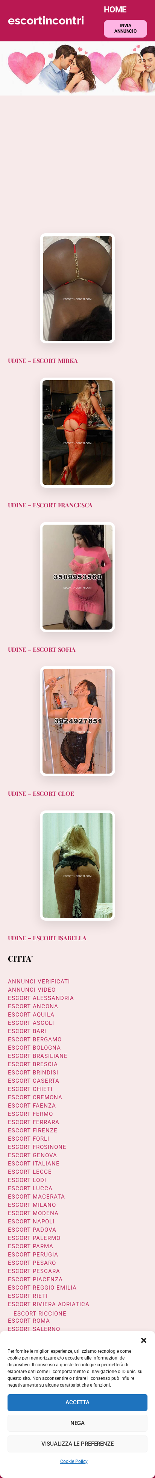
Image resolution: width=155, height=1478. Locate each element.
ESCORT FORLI (28, 1138)
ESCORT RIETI (28, 1296)
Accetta (77, 1402)
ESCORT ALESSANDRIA (41, 998)
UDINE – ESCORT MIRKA (43, 360)
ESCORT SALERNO (34, 1329)
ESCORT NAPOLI (31, 1221)
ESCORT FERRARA (33, 1122)
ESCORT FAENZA (32, 1105)
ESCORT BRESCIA (33, 1064)
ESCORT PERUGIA (33, 1254)
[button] (143, 1340)
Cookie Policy (74, 1461)
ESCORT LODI (27, 1180)
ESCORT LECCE (30, 1171)
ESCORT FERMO (30, 1114)
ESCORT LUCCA (30, 1188)
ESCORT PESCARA (34, 1271)
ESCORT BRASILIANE (38, 1056)
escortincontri (46, 20)
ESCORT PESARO (32, 1262)
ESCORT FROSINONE (37, 1147)
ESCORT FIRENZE (33, 1130)
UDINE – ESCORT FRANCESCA (50, 505)
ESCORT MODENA (33, 1213)
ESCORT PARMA (30, 1246)
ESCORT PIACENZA (35, 1279)
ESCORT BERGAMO (35, 1039)
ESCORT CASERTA (33, 1080)
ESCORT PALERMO (34, 1238)
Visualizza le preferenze (77, 1443)
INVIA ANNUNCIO (125, 28)
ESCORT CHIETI (30, 1089)
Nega (77, 1423)
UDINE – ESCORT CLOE (41, 793)
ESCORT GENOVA (32, 1155)
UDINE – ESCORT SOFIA (42, 649)
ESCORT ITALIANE (34, 1163)
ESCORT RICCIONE (40, 1313)
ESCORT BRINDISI (33, 1072)
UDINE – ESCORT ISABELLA (47, 938)
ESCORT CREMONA (35, 1097)
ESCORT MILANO (32, 1205)
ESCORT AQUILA (31, 1014)
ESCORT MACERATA (36, 1196)
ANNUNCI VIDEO (32, 989)
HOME (115, 9)
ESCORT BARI (27, 1031)
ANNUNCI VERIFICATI (39, 981)
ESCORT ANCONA (33, 1006)
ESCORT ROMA (29, 1320)
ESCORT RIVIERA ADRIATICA (49, 1304)
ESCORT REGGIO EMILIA (42, 1287)
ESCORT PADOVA (32, 1229)
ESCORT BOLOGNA (34, 1047)
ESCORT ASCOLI (31, 1023)
